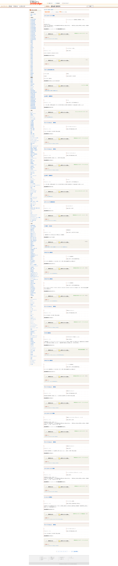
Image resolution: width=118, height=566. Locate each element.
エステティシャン (34, 170)
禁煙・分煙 (32, 268)
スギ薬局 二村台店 (48, 226)
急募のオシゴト (33, 233)
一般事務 (32, 120)
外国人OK (32, 230)
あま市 (32, 88)
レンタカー (32, 361)
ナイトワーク (33, 362)
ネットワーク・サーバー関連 (35, 217)
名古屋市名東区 (33, 38)
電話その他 (32, 143)
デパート (32, 322)
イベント (32, 178)
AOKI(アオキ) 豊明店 (48, 252)
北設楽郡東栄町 (33, 108)
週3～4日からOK (33, 238)
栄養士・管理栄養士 (34, 154)
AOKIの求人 (55, 273)
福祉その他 (32, 160)
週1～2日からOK (33, 237)
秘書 (31, 132)
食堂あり (32, 259)
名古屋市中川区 (33, 31)
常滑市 (32, 61)
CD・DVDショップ (34, 335)
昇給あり (32, 252)
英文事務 (32, 127)
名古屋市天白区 (33, 39)
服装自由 (32, 271)
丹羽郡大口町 (33, 93)
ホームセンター (33, 326)
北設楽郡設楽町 (33, 107)
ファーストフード (34, 299)
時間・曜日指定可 (34, 240)
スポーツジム (33, 349)
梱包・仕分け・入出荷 (34, 201)
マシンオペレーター (34, 197)
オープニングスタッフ (34, 265)
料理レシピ (62, 559)
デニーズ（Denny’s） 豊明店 (50, 122)
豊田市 (32, 54)
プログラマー (33, 209)
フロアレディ (33, 189)
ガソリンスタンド (34, 356)
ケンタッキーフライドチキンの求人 (57, 519)
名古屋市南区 (33, 34)
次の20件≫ (76, 551)
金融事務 (32, 124)
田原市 (32, 80)
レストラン (32, 303)
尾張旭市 (32, 73)
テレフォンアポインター (35, 140)
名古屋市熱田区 (33, 30)
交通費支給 (32, 249)
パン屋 (32, 308)
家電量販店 (32, 331)
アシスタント (33, 135)
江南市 (32, 62)
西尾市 (32, 57)
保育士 (32, 159)
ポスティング (33, 117)
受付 (31, 131)
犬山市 (32, 59)
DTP (31, 213)
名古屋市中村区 (33, 24)
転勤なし (32, 294)
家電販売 (32, 181)
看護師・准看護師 (34, 148)
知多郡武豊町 (33, 104)
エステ (32, 353)
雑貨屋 (32, 339)
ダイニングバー (33, 306)
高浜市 (32, 74)
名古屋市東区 (33, 20)
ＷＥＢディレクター (34, 214)
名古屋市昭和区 (33, 27)
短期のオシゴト (33, 234)
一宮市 (32, 43)
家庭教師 (32, 163)
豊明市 (49, 90)
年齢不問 (32, 282)
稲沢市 (32, 65)
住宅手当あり (33, 287)
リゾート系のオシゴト (34, 279)
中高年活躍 (32, 290)
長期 (31, 15)
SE (31, 210)
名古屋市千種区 (33, 19)
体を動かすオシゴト (34, 275)
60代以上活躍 (33, 283)
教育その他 (32, 167)
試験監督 (32, 166)
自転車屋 (32, 341)
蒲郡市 (32, 58)
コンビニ (46, 220)
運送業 (32, 354)
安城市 (32, 55)
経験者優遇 (32, 245)
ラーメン (32, 314)
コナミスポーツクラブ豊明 (49, 15)
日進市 (32, 78)
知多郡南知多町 (33, 101)
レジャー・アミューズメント (35, 185)
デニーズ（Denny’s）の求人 (54, 143)
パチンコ (32, 346)
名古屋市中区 (33, 26)
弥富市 (32, 85)
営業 (31, 144)
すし (31, 312)
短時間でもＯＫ (33, 241)
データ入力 (32, 136)
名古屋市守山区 (33, 35)
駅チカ (32, 263)
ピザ (31, 307)
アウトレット (33, 323)
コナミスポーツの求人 (53, 38)
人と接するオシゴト (34, 272)
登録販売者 (32, 152)
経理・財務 (32, 128)
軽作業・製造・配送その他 (35, 208)
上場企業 (32, 295)
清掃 (31, 206)
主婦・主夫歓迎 (33, 226)
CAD (31, 212)
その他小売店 (33, 342)
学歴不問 (32, 280)
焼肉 (31, 315)
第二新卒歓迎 (33, 288)
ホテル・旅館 (33, 186)
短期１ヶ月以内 (33, 14)
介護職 (32, 156)
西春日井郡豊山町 (34, 92)
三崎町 (51, 90)
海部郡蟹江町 (33, 97)
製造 (31, 194)
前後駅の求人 (55, 90)
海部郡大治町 (33, 96)
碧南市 (32, 51)
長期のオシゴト (33, 236)
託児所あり (32, 286)
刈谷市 (32, 53)
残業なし (32, 244)
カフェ (32, 300)
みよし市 (32, 86)
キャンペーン (33, 179)
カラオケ (32, 345)
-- (44, 44)
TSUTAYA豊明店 (47, 332)
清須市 (32, 82)
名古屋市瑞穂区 (33, 28)
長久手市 (32, 89)
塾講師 (32, 162)
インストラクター (34, 164)
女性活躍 (32, 291)
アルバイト (62, 558)
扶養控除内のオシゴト (34, 255)
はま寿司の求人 (50, 196)
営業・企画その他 (34, 147)
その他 (32, 221)
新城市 (32, 66)
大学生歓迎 (32, 228)
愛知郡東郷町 (33, 90)
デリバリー (32, 116)
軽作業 (32, 193)
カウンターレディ (34, 190)
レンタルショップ (34, 337)
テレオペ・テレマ (34, 139)
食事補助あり (33, 256)
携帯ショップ (33, 333)
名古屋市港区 (33, 32)
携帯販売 (32, 182)
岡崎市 (32, 42)
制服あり (32, 257)
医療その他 (32, 155)
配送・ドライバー (34, 198)
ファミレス (32, 302)
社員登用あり (33, 261)
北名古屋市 (32, 84)
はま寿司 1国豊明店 (48, 96)
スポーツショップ (34, 330)
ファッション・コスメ (34, 327)
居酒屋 (32, 304)
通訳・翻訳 (32, 133)
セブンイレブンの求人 (52, 220)
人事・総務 (32, 129)
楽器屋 (32, 338)
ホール (32, 112)
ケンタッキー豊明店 (48, 497)
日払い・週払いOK (34, 248)
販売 (31, 174)
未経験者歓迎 (33, 225)
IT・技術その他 (33, 220)
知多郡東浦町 (33, 100)
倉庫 (31, 358)
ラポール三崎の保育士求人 (49, 69)
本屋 (31, 334)
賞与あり (32, 284)
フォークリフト (33, 202)
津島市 (32, 50)
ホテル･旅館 (33, 350)
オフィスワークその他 (34, 137)
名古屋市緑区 (33, 36)
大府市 (32, 69)
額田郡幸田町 (33, 105)
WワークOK (33, 232)
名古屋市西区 (33, 23)
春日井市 (32, 47)
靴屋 (31, 329)
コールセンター (33, 360)
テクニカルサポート (34, 218)
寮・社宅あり (33, 260)
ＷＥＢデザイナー (34, 216)
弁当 (31, 311)
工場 (31, 357)
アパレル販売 (33, 183)
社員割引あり (33, 253)
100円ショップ (33, 318)
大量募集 (32, 267)
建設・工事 (32, 205)
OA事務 (32, 121)
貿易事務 (32, 125)
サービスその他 (33, 191)
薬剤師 (32, 151)
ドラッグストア (33, 319)
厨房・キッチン (33, 113)
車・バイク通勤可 (34, 264)
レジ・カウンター (34, 175)
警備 (31, 187)
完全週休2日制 (33, 292)
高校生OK (32, 229)
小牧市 (32, 63)
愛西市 (32, 81)
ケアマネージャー (34, 158)
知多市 (32, 70)
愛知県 (46, 90)
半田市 (32, 46)
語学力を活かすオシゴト (35, 276)
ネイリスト (32, 171)
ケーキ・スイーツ (34, 310)
